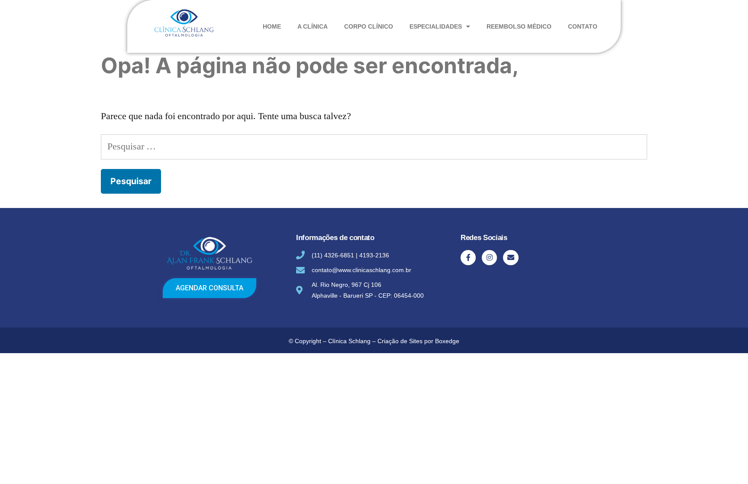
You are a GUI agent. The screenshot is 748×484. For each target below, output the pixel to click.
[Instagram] (489, 257)
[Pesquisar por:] (374, 146)
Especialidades (435, 26)
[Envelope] (510, 257)
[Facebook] (468, 257)
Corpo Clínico (368, 26)
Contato (582, 26)
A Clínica (312, 26)
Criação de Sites (399, 341)
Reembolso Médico (519, 26)
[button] (209, 288)
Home (272, 26)
